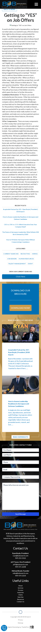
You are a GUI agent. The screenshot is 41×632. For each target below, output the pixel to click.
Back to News (9, 9)
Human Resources (26, 259)
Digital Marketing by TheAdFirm (18, 627)
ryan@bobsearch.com (20, 556)
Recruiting (25, 254)
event (30, 264)
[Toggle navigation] (36, 4)
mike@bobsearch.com (20, 573)
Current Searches (10, 254)
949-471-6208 (20, 567)
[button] (38, 318)
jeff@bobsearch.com (20, 564)
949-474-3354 (20, 576)
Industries (20, 592)
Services (20, 588)
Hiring (35, 254)
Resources (20, 599)
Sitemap (20, 623)
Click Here (20, 276)
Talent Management (17, 264)
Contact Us (20, 601)
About (20, 585)
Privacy (20, 620)
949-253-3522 (20, 558)
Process (20, 590)
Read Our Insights (20, 437)
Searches (20, 597)
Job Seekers (12, 259)
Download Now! (20, 308)
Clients (20, 595)
